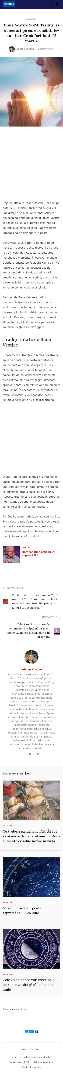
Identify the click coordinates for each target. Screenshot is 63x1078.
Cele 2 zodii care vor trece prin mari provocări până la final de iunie (29, 985)
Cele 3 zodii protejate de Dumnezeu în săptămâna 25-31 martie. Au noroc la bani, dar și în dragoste (28, 630)
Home (13, 1057)
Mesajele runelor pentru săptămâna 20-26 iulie (23, 910)
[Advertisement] (31, 164)
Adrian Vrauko (25, 49)
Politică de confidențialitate (37, 1057)
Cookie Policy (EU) (19, 1062)
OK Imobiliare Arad (44, 1062)
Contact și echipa (31, 1067)
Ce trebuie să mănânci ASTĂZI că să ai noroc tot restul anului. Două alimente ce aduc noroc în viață (31, 836)
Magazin (30, 19)
